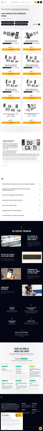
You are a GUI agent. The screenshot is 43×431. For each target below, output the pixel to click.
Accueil (2, 8)
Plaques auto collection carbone (8, 22)
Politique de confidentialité (25, 413)
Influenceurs (33, 413)
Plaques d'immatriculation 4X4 (26, 407)
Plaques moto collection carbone (22, 22)
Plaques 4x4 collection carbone (7, 24)
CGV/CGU (33, 406)
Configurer (11, 49)
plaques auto (3, 406)
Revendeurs (33, 412)
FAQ (22, 411)
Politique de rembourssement (26, 412)
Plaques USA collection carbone (21, 24)
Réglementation (34, 407)
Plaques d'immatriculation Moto (26, 406)
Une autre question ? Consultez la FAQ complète (13, 215)
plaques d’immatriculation (10, 404)
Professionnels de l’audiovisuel (36, 411)
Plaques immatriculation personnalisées (11, 8)
